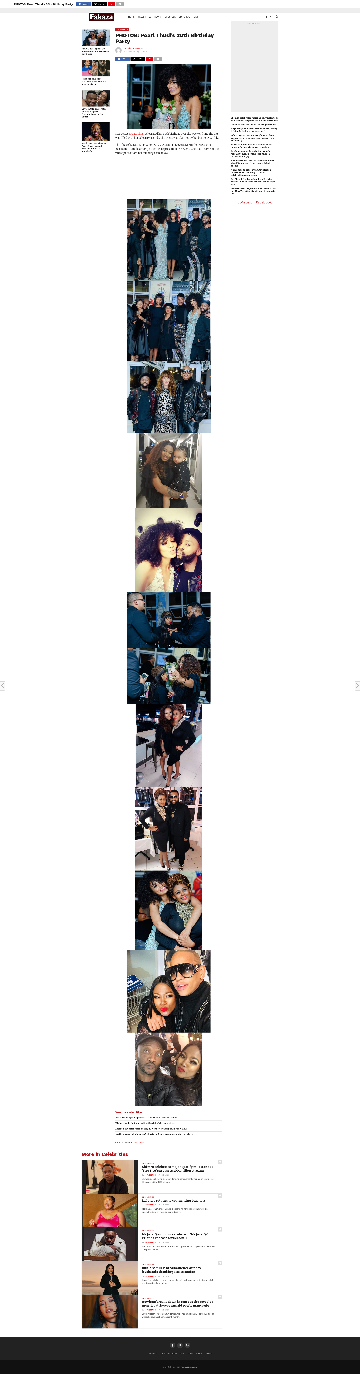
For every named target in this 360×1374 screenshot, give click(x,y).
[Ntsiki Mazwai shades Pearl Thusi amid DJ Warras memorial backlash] (96, 140)
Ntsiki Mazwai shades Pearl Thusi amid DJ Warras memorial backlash (94, 147)
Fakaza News (133, 48)
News (157, 17)
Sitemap (208, 1354)
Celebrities (144, 17)
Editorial (184, 17)
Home (131, 17)
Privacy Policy (195, 1354)
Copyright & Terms (168, 1354)
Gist (196, 17)
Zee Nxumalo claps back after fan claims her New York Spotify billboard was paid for (253, 191)
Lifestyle (170, 17)
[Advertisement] (168, 177)
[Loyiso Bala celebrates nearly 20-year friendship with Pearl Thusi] (96, 105)
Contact (152, 1354)
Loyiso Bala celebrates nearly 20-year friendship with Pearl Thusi (94, 113)
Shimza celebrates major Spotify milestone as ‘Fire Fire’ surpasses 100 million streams (254, 119)
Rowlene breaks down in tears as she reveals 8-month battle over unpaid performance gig (251, 154)
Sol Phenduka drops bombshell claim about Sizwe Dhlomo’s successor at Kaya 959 (253, 182)
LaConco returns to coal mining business (253, 124)
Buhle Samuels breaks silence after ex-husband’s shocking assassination (252, 146)
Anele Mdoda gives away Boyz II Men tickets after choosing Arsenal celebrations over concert (251, 172)
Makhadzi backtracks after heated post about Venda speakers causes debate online (252, 163)
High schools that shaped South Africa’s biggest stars (94, 81)
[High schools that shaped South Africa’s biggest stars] (96, 75)
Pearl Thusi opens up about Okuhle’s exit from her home (95, 51)
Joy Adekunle (150, 1175)
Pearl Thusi (137, 133)
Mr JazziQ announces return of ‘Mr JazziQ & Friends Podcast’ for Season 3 (254, 130)
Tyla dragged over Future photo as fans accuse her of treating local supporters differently (252, 138)
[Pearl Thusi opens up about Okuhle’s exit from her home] (96, 45)
